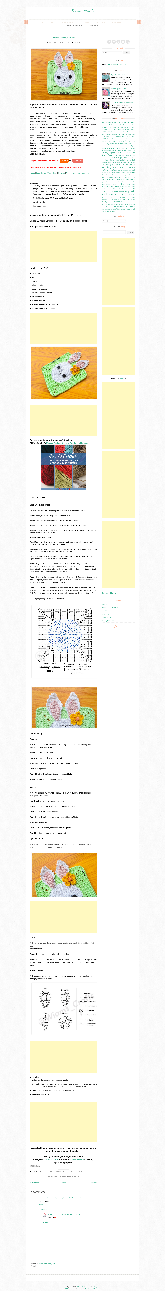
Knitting (106, 167)
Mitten (108, 172)
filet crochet (125, 148)
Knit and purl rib (128, 165)
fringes (113, 151)
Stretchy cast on (107, 202)
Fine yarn (132, 148)
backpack (104, 129)
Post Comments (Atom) (47, 1264)
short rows (105, 189)
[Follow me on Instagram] (123, 42)
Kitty (55, 173)
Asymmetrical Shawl (109, 127)
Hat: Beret (118, 155)
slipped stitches (112, 197)
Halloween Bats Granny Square (122, 102)
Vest (114, 209)
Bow (121, 132)
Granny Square (109, 153)
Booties (116, 132)
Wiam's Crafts (82, 10)
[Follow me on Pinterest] (118, 42)
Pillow (120, 177)
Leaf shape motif (108, 170)
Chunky (128, 139)
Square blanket (113, 199)
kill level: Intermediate (128, 162)
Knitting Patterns (48, 22)
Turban (112, 207)
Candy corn (105, 136)
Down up (105, 143)
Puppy (32, 173)
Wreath (133, 209)
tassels (125, 204)
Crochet (83, 1171)
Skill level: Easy (74, 1176)
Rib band (109, 182)
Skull (130, 195)
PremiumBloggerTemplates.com (97, 1289)
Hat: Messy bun (127, 155)
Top (134, 204)
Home (64, 1183)
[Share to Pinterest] (39, 1166)
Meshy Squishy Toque (118, 89)
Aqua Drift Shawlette (118, 75)
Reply (41, 1204)
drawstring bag (126, 143)
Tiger (78, 173)
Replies (44, 1209)
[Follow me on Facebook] (109, 42)
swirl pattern (131, 202)
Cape (111, 136)
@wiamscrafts (77, 1159)
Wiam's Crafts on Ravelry (110, 607)
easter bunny (91, 1171)
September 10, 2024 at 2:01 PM (72, 1214)
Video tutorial (120, 209)
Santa (103, 184)
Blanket (111, 132)
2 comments (77, 42)
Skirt (126, 195)
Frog (38, 173)
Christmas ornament (118, 139)
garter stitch (130, 150)
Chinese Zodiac (130, 136)
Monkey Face (120, 172)
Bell (128, 129)
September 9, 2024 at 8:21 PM (71, 1198)
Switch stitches (106, 204)
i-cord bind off (130, 160)
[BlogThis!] (33, 1166)
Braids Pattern (106, 134)
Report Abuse (109, 593)
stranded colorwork (127, 199)
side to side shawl (126, 189)
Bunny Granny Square (63, 37)
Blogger (122, 378)
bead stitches (117, 129)
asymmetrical (131, 125)
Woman (128, 209)
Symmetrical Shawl (117, 204)
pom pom (131, 177)
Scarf (120, 184)
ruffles (133, 182)
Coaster (77, 1171)
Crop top (132, 141)
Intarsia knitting (111, 162)
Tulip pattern (105, 207)
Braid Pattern (131, 132)
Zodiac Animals (110, 211)
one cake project (122, 175)
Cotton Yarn (112, 141)
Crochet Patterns (68, 22)
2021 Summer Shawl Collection (112, 122)
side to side (117, 189)
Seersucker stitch (107, 186)
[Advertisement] (63, 246)
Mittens (113, 172)
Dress (133, 144)
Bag (109, 129)
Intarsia (104, 162)
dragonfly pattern (116, 144)
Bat (112, 129)
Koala (43, 173)
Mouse (69, 173)
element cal (116, 146)
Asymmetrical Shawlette (124, 127)
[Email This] (31, 1166)
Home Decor (63, 1176)
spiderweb (104, 199)
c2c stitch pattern (130, 134)
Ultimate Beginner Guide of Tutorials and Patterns (67, 443)
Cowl (119, 141)
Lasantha (84, 1289)
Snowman (122, 197)
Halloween (121, 153)
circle (133, 139)
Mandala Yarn (127, 170)
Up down (129, 206)
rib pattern (117, 182)
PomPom (111, 179)
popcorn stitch (124, 179)
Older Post (93, 1183)
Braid (124, 132)
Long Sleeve (118, 170)
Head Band (109, 158)
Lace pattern (129, 167)
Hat (128, 153)
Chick (49, 173)
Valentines (108, 209)
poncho (117, 179)
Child (122, 136)
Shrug (110, 189)
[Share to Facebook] (37, 1166)
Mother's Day (106, 175)
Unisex (122, 207)
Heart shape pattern (120, 158)
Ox (74, 173)
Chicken (61, 173)
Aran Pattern (123, 125)
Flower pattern (52, 1176)
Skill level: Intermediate (118, 193)
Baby (133, 127)
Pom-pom (105, 179)
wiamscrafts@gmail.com (117, 64)
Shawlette (123, 186)
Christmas (106, 138)
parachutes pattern (112, 177)
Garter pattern (121, 151)
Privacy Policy (116, 22)
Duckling (85, 173)
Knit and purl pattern (111, 165)
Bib (131, 129)
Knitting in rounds (117, 168)
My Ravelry (86, 22)
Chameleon (116, 136)
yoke (103, 211)
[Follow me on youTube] (128, 42)
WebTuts (67, 1289)
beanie (124, 129)
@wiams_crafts (50, 1159)
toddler (130, 204)
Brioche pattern (115, 134)
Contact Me (93, 26)
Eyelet (133, 146)
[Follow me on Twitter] (114, 42)
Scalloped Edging (111, 184)
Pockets (125, 177)
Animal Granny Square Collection (61, 1171)
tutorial (117, 207)
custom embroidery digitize (49, 1198)
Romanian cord (126, 182)
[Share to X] (35, 1166)
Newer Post (34, 1183)
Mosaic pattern (129, 172)
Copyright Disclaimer (75, 26)
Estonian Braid (125, 146)
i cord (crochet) (120, 160)
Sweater (124, 202)
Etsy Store (101, 22)
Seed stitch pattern (129, 184)
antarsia (117, 125)
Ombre (114, 175)
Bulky (123, 134)
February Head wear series (111, 148)
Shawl (116, 186)
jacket (118, 162)
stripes (117, 202)
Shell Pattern (131, 186)
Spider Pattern (130, 197)
